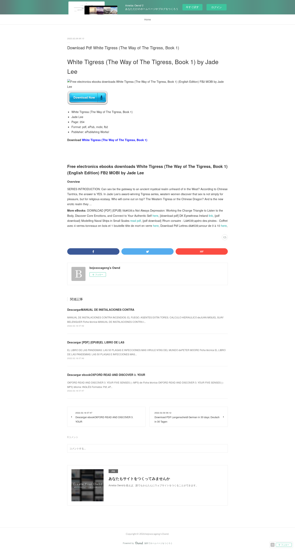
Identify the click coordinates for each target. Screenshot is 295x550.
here (155, 216)
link (211, 216)
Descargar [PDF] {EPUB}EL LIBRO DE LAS (95, 342)
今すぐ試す (192, 7)
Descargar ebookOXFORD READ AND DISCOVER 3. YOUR (106, 375)
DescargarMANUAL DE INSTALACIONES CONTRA (100, 310)
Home (147, 19)
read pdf (135, 221)
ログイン (216, 7)
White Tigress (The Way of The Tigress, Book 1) (114, 140)
